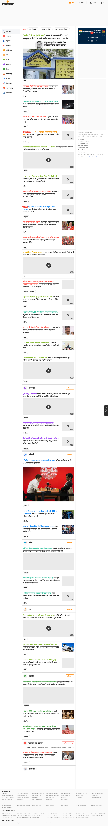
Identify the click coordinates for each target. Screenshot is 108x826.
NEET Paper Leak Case (81, 793)
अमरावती (34, 747)
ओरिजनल (26, 142)
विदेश (25, 111)
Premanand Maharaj (96, 797)
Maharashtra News (6, 805)
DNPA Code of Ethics (94, 157)
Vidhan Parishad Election (97, 793)
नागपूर (25, 201)
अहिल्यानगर (41, 747)
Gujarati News (64, 799)
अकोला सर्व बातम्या (68, 743)
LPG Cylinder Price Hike (22, 793)
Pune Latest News (50, 805)
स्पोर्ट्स (25, 505)
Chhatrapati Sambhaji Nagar (23, 805)
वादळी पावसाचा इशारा (35, 817)
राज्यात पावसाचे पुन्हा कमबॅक (7, 817)
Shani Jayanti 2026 (36, 795)
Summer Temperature (22, 795)
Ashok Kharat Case (65, 795)
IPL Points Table (50, 797)
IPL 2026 (63, 797)
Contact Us (80, 136)
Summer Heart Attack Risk (23, 797)
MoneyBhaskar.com (83, 150)
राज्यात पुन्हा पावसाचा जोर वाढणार (37, 813)
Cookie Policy (90, 136)
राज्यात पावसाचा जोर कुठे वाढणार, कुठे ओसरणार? (24, 815)
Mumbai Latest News (36, 805)
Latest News (20, 799)
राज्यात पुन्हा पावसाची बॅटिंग (66, 815)
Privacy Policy (98, 136)
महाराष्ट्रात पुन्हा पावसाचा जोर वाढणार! (23, 813)
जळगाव (64, 747)
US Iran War (4, 793)
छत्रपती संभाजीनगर (29, 291)
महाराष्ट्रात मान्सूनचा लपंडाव (36, 815)
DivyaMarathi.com (83, 147)
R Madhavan (79, 797)
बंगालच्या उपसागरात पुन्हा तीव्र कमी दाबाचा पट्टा (9, 815)
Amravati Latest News (7, 807)
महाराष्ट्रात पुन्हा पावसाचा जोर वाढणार (83, 815)
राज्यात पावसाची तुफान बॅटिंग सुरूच (82, 817)
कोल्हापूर (47, 747)
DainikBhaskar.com (83, 141)
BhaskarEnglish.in (83, 145)
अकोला (28, 747)
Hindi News (49, 799)
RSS (85, 136)
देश (25, 81)
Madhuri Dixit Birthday (36, 799)
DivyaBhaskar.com (83, 143)
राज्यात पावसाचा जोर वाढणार (51, 815)
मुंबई (25, 96)
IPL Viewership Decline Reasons (38, 793)
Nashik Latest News (81, 805)
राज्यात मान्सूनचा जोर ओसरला (51, 813)
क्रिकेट (26, 217)
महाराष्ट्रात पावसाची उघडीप (7, 813)
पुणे (25, 232)
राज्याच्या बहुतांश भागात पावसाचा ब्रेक (98, 813)
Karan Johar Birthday (7, 799)
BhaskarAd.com (82, 152)
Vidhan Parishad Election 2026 (53, 793)
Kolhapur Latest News (96, 805)
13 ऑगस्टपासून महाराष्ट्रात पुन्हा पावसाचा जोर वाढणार (24, 817)
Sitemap (89, 132)
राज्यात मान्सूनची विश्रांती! (66, 813)
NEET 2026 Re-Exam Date (8, 797)
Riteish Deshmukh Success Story (53, 795)
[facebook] (64, 80)
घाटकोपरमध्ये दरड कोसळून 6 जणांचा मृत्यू (98, 815)
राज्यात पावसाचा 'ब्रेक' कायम (81, 813)
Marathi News (34, 797)
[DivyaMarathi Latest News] (8, 4)
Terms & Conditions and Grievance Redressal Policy (90, 134)
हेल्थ (25, 276)
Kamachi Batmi (79, 795)
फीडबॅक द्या (106, 409)
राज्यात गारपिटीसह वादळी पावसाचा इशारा (53, 817)
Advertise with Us (82, 132)
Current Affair (94, 795)
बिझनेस (26, 706)
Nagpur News (64, 805)
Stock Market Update (66, 793)
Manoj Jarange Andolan (7, 795)
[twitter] (68, 80)
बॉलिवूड (26, 417)
